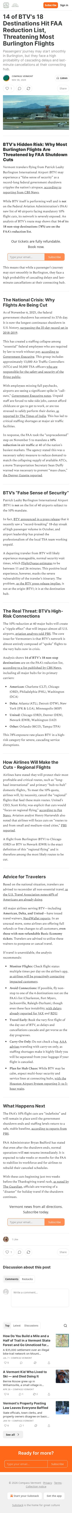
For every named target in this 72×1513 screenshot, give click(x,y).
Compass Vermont (22, 76)
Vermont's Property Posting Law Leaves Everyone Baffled (25, 1405)
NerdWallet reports (36, 918)
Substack (17, 1505)
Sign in (64, 5)
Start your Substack (26, 1496)
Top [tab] (7, 1325)
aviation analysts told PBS (33, 633)
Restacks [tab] (27, 1279)
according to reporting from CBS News (32, 190)
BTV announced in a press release (36, 519)
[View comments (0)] (19, 88)
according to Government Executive (31, 354)
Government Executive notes (31, 395)
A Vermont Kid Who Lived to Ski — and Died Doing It (25, 1374)
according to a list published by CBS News (32, 667)
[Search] (65, 1325)
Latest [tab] (17, 1325)
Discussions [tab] (31, 1325)
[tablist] (19, 1279)
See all (10, 1434)
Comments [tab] (11, 1279)
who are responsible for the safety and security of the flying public (33, 371)
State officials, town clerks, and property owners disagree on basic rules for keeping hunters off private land (26, 1414)
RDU (53, 1013)
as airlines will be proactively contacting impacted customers (37, 979)
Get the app (54, 1496)
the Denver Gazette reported (22, 475)
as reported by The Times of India (31, 414)
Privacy (47, 1483)
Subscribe (50, 5)
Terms (58, 1483)
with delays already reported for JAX (35, 1011)
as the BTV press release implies (38, 583)
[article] (36, 1349)
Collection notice (36, 1486)
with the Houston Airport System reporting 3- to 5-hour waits (39, 1083)
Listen (64, 78)
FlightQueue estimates (36, 563)
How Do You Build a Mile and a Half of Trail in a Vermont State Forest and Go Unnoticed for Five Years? (26, 1340)
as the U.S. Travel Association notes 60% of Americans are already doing (35, 894)
